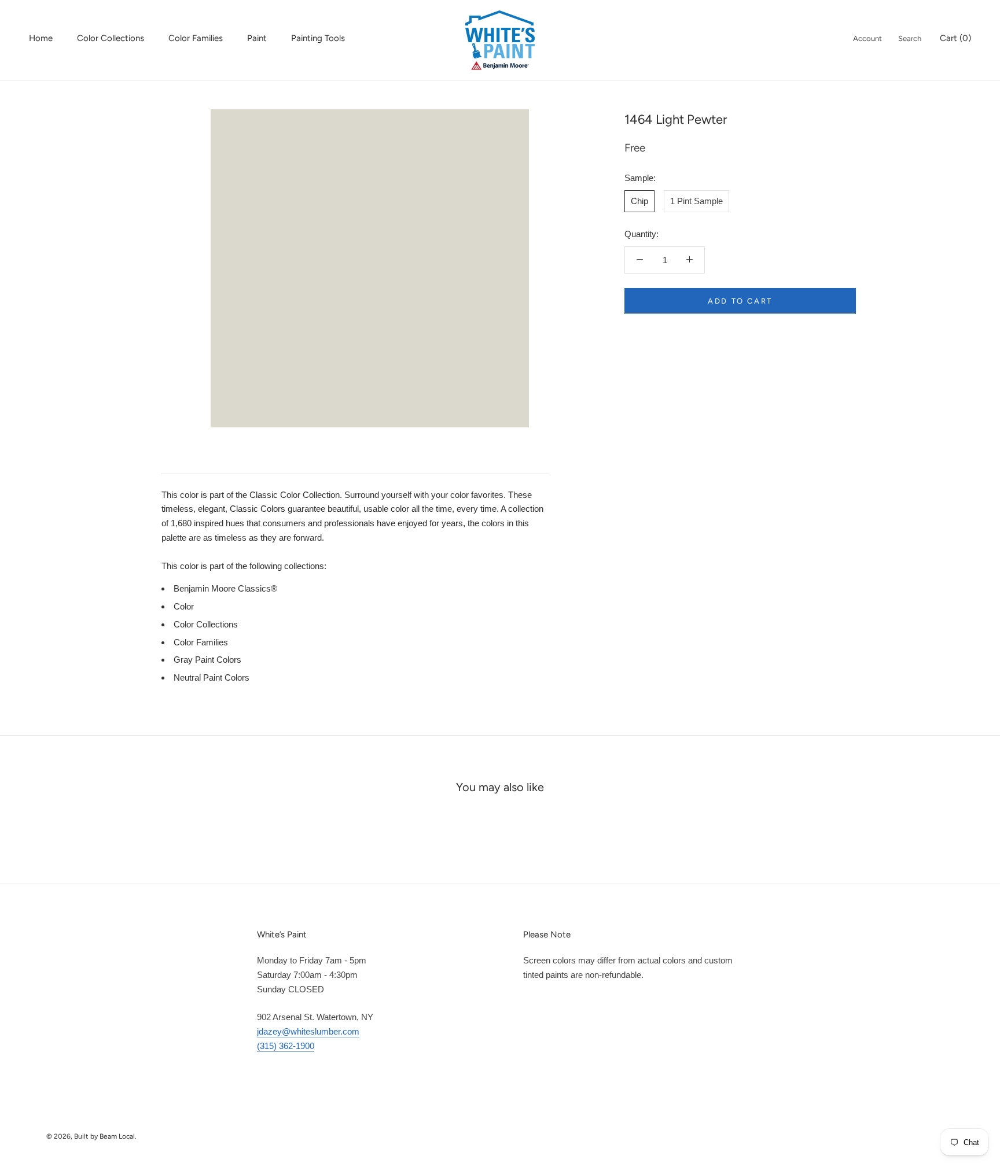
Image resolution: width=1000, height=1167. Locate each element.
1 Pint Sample (696, 200)
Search (909, 38)
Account (867, 38)
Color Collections (110, 38)
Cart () (955, 38)
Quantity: (641, 234)
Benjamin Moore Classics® (225, 588)
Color (184, 606)
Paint (257, 38)
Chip (639, 200)
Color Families (195, 38)
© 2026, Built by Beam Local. (91, 1136)
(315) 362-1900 (285, 1046)
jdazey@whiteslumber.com (308, 1031)
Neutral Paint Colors (211, 677)
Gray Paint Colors (207, 659)
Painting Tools (318, 38)
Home (41, 38)
